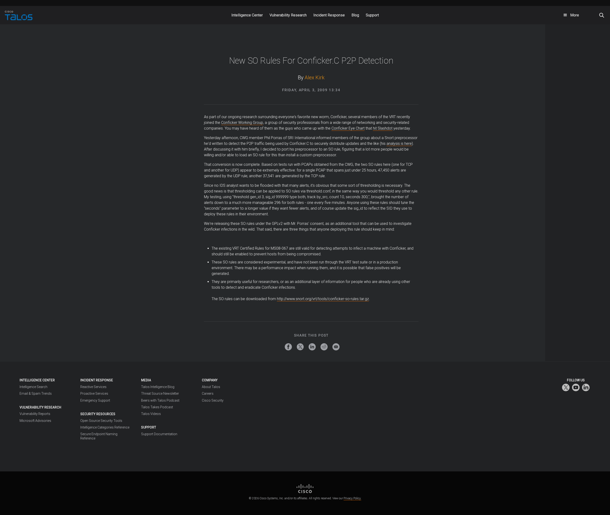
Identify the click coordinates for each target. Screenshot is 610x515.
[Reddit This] (324, 346)
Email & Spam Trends (36, 393)
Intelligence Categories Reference (104, 427)
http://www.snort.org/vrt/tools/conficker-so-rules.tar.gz (323, 299)
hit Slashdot (382, 128)
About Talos (211, 387)
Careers (208, 393)
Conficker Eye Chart (348, 128)
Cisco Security (213, 400)
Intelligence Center (37, 380)
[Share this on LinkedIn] (312, 346)
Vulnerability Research (40, 407)
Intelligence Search (33, 387)
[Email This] (336, 346)
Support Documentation (159, 434)
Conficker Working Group (242, 122)
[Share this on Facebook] (288, 346)
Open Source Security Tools (101, 421)
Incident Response (96, 380)
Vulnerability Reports (35, 414)
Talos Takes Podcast (157, 407)
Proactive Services (94, 393)
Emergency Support (95, 400)
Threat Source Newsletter (160, 393)
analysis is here (399, 143)
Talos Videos (151, 414)
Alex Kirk (315, 78)
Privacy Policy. (352, 498)
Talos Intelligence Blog (157, 387)
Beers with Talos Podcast (160, 400)
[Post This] (300, 346)
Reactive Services (93, 387)
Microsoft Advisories (35, 421)
